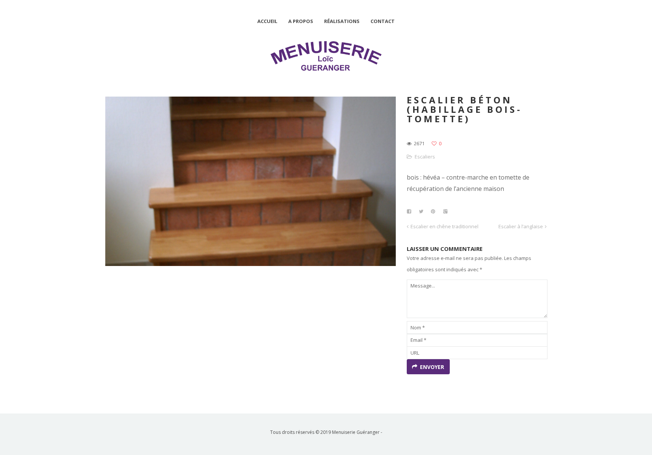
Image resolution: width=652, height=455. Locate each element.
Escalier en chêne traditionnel (444, 226)
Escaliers (425, 156)
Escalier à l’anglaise (520, 226)
